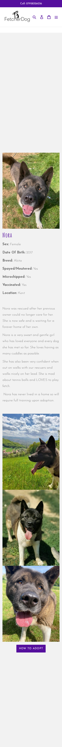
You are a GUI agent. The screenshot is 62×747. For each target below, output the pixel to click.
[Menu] (56, 17)
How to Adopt (31, 648)
